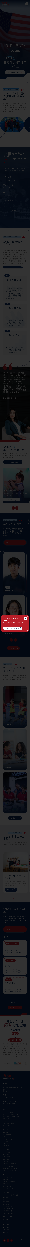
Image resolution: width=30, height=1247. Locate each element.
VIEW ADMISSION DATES (12, 628)
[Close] (25, 618)
